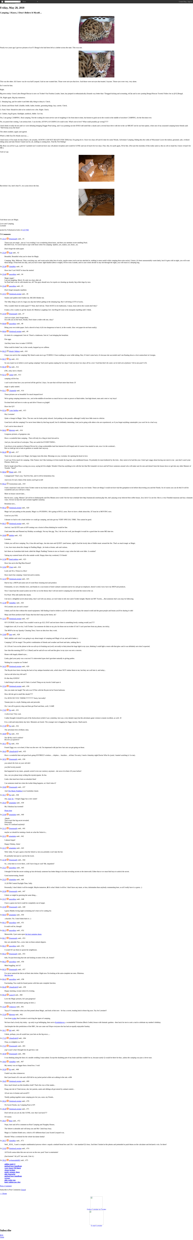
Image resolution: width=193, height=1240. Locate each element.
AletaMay (12, 266)
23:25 (4, 879)
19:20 (4, 1069)
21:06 (4, 815)
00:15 (4, 930)
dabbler (11, 535)
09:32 (4, 508)
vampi (11, 375)
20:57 (4, 1141)
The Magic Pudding (15, 791)
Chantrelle (12, 391)
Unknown (12, 1007)
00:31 (4, 969)
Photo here (8, 811)
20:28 (4, 1109)
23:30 (4, 891)
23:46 (4, 274)
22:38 (4, 860)
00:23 (4, 962)
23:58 (4, 907)
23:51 (4, 294)
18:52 (4, 759)
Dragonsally (13, 239)
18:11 (4, 744)
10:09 (4, 535)
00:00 (4, 324)
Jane (10, 634)
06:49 (4, 987)
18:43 (4, 751)
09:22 (4, 484)
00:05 (4, 915)
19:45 (4, 1081)
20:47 (4, 1121)
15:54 (4, 686)
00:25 (4, 351)
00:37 (4, 359)
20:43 (4, 803)
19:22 (4, 1160)
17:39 (4, 726)
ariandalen (12, 803)
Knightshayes (60, 1022)
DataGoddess (13, 559)
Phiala (11, 472)
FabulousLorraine (15, 294)
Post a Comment (6, 1186)
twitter (14, 1018)
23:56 (4, 314)
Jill (10, 452)
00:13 (4, 923)
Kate (10, 253)
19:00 (4, 787)
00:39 (4, 367)
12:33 (4, 579)
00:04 (4, 331)
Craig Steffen (13, 410)
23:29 (4, 253)
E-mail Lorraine (96, 1226)
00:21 (4, 946)
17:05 (4, 710)
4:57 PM (25, 230)
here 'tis (11, 799)
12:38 (4, 603)
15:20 (4, 1014)
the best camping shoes (33, 934)
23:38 (4, 266)
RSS (1, 1235)
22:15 (4, 848)
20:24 (4, 1101)
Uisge (11, 567)
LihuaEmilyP (13, 751)
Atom (23, 1190)
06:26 (4, 452)
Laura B (12, 995)
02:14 (4, 375)
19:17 (4, 795)
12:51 (4, 619)
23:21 (4, 868)
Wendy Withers (14, 351)
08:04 (4, 472)
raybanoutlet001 (14, 1160)
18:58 (4, 1054)
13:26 (4, 1007)
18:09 (4, 734)
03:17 (4, 391)
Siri (10, 1030)
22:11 (4, 836)
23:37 (4, 899)
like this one (8, 975)
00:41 (4, 979)
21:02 (4, 1148)
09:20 (4, 995)
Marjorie (12, 430)
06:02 (4, 430)
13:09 (4, 634)
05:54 (4, 410)
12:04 (4, 567)
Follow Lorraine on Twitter (96, 1209)
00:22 (4, 954)
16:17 (4, 1030)
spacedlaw (12, 274)
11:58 (4, 559)
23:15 (4, 239)
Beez (11, 1121)
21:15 (4, 828)
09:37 (4, 524)
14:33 (4, 666)
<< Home (3, 1193)
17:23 (4, 1038)
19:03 (4, 1062)
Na (10, 359)
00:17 (4, 938)
